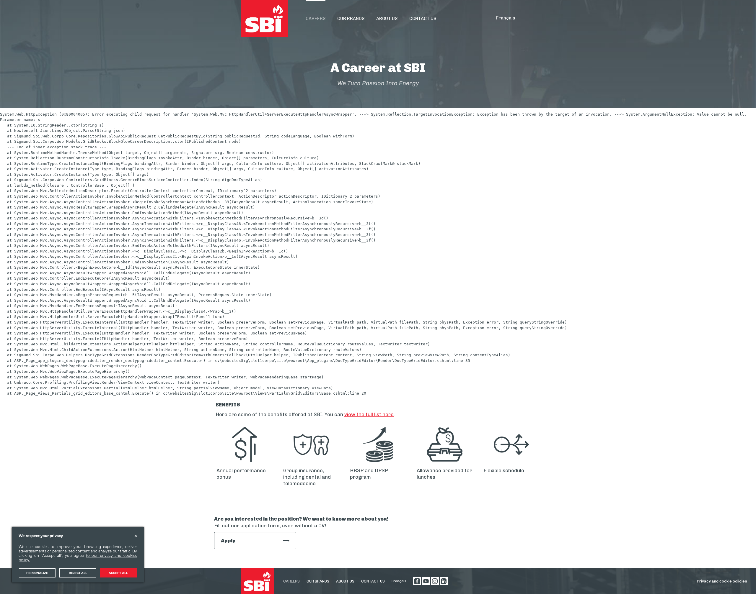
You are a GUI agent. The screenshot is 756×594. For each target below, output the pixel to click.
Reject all (78, 573)
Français (505, 18)
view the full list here (369, 414)
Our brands (318, 581)
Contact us (373, 581)
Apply (228, 541)
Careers (291, 581)
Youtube (426, 581)
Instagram (435, 581)
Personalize (37, 573)
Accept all (118, 573)
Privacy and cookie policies (722, 581)
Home (264, 18)
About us (345, 581)
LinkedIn (444, 581)
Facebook (417, 581)
